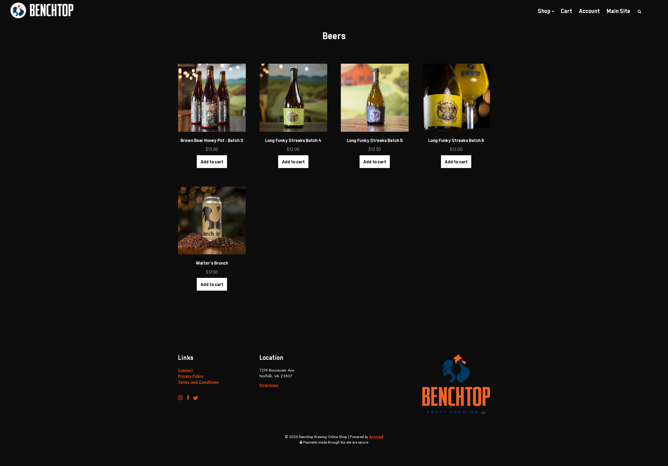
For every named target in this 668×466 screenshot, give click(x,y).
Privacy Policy (190, 376)
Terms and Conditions (198, 382)
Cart (566, 12)
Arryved (376, 436)
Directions (268, 385)
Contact (185, 370)
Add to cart (211, 162)
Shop (544, 12)
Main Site (618, 12)
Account (589, 12)
